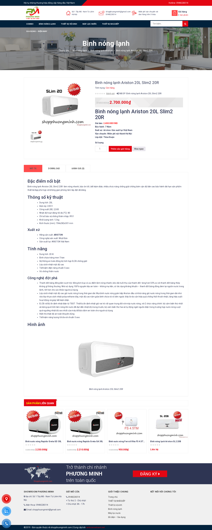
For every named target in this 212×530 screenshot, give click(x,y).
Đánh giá (110, 93)
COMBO (29, 24)
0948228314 (111, 14)
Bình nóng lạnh (47, 24)
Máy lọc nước (89, 24)
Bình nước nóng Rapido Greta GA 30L (85, 441)
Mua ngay (138, 149)
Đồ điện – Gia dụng (117, 517)
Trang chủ (64, 50)
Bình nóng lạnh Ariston (101, 50)
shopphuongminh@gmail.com (118, 12)
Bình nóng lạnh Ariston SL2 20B (165, 441)
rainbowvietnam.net (95, 527)
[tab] (33, 168)
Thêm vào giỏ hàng (120, 149)
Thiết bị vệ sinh (69, 24)
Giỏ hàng (182, 12)
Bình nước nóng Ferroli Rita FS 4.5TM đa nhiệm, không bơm (138, 441)
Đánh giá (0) (78, 168)
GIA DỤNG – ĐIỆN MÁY (36, 31)
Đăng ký (149, 473)
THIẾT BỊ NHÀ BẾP (110, 24)
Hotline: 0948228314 (178, 3)
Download (54, 168)
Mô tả (33, 168)
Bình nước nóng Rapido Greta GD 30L (43, 441)
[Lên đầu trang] (207, 521)
